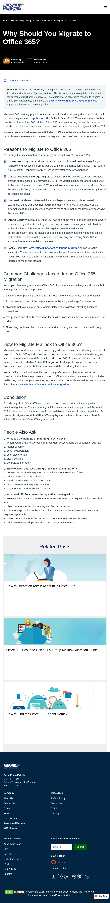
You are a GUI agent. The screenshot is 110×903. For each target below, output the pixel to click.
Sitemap (55, 813)
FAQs (6, 864)
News (6, 813)
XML (53, 818)
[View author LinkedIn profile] (22, 62)
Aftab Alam (16, 62)
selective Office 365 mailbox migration (45, 384)
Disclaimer (56, 803)
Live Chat (103, 896)
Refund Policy (58, 798)
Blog (28, 20)
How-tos (8, 854)
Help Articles (10, 869)
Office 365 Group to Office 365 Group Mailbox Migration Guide (52, 650)
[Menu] (105, 6)
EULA (54, 808)
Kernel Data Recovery (13, 20)
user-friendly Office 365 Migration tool (71, 100)
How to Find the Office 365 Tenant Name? (37, 714)
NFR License (10, 828)
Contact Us (9, 803)
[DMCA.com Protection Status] (15, 892)
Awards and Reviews (14, 823)
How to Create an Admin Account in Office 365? (41, 586)
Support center (58, 868)
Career (7, 808)
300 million (37, 122)
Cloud (36, 20)
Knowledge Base (12, 844)
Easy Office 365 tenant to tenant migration (53, 248)
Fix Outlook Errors (13, 859)
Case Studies (10, 818)
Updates (8, 874)
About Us (8, 798)
